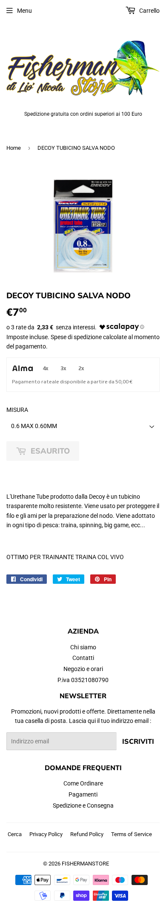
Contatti (83, 657)
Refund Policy (86, 834)
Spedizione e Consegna (83, 805)
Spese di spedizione (76, 337)
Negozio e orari (83, 668)
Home (13, 148)
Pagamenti (83, 794)
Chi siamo (83, 647)
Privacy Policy (46, 834)
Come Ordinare (83, 783)
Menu (24, 10)
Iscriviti (138, 741)
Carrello (149, 10)
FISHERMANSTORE (85, 863)
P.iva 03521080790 (83, 680)
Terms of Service (131, 834)
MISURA (17, 409)
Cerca (15, 834)
